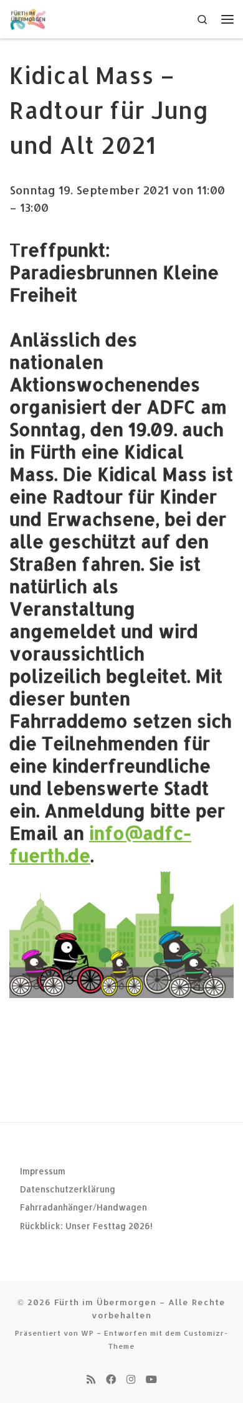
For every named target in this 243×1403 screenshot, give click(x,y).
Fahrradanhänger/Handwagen (83, 1207)
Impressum (42, 1171)
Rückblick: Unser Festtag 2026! (86, 1225)
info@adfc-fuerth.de (100, 844)
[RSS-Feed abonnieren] (91, 1379)
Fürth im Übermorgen (105, 1301)
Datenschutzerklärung (67, 1189)
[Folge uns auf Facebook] (111, 1379)
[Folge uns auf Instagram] (130, 1379)
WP (87, 1333)
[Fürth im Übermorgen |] (28, 18)
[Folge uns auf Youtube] (151, 1379)
